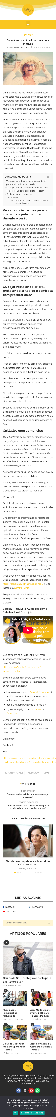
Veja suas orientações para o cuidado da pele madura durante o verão (26, 182)
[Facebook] (18, 1090)
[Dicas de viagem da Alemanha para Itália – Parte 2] (15, 1032)
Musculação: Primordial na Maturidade (10, 1013)
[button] (28, 23)
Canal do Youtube (39, 692)
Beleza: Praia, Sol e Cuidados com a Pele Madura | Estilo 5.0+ (31, 201)
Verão (46, 773)
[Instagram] (25, 1090)
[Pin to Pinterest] (28, 784)
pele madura (33, 773)
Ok (15, 1113)
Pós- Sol (14, 197)
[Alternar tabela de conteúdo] (47, 177)
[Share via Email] (34, 784)
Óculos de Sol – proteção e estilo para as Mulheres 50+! (27, 980)
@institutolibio (21, 588)
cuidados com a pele (14, 773)
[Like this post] (23, 784)
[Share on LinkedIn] (31, 784)
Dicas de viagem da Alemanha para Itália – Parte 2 (14, 1047)
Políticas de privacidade (32, 1113)
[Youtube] (31, 1090)
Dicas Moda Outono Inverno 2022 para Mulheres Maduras (40, 1013)
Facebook (11, 713)
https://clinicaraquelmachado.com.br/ (23, 583)
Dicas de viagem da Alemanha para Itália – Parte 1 (41, 1047)
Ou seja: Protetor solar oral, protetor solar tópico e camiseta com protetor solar (27, 189)
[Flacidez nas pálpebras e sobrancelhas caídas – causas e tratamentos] (28, 840)
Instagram (37, 709)
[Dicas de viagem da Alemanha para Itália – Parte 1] (41, 1032)
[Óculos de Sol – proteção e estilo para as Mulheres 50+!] (28, 958)
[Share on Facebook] (25, 784)
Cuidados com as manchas (19, 194)
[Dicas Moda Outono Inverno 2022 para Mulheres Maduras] (41, 998)
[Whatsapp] (37, 1090)
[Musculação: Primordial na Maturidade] (15, 998)
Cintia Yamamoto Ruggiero (19, 47)
